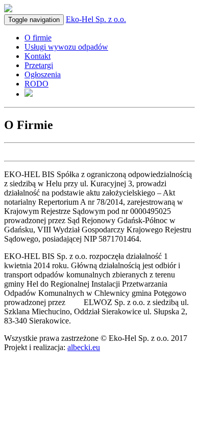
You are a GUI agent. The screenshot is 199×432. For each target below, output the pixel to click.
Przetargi (38, 65)
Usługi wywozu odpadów (66, 46)
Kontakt (37, 56)
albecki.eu (83, 347)
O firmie (38, 37)
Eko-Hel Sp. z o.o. (96, 19)
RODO (36, 83)
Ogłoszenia (42, 74)
